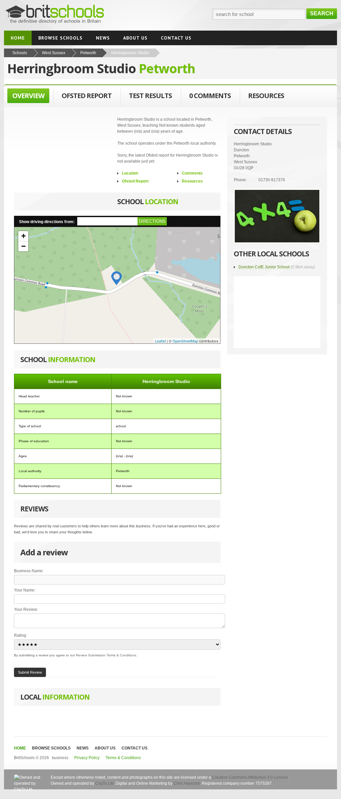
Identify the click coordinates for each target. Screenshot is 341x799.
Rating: (20, 635)
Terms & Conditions (123, 757)
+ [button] (23, 236)
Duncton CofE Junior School (264, 267)
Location (130, 173)
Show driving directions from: (47, 221)
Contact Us (135, 748)
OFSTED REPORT (87, 95)
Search (321, 13)
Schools (19, 53)
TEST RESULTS (150, 95)
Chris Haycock (186, 783)
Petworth (88, 53)
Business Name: (29, 571)
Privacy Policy (87, 757)
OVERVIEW (28, 95)
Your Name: (24, 590)
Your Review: (26, 609)
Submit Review (30, 672)
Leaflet (160, 340)
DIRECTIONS (152, 221)
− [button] (23, 246)
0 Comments (210, 95)
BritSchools (68, 15)
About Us (105, 748)
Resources (192, 181)
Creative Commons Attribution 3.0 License (250, 777)
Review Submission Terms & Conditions (106, 655)
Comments (192, 173)
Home (20, 748)
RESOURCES (266, 95)
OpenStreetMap (185, 340)
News (83, 748)
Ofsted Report (135, 181)
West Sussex (53, 53)
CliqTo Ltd (104, 783)
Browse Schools (51, 748)
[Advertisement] (64, 158)
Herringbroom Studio (130, 53)
